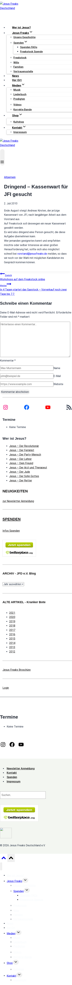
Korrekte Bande (22, 109)
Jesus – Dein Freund (21, 463)
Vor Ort (17, 80)
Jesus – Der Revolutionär (24, 446)
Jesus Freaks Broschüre (17, 669)
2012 (12, 651)
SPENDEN (12, 519)
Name (56, 368)
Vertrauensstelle (23, 71)
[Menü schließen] (1, 866)
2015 (12, 638)
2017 (12, 630)
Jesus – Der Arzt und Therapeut (28, 467)
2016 (12, 634)
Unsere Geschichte (24, 37)
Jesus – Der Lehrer (20, 459)
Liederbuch (19, 94)
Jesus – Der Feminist (21, 450)
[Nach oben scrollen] (3, 859)
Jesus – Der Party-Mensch (25, 454)
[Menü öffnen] (2, 157)
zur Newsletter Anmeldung (18, 501)
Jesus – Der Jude (19, 471)
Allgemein (10, 177)
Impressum (20, 132)
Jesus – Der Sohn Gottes (24, 476)
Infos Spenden (11, 530)
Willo (16, 62)
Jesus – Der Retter (20, 480)
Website (58, 384)
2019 (12, 621)
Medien (11, 933)
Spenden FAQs (28, 47)
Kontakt (11, 975)
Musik (16, 89)
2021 (12, 612)
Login (6, 687)
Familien (18, 66)
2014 (12, 643)
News (15, 76)
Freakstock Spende (31, 51)
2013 (12, 647)
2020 (12, 617)
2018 (12, 625)
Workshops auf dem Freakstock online (22, 277)
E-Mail (57, 376)
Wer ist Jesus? (21, 27)
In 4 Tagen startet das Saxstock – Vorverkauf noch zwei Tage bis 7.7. (33, 290)
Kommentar (8, 360)
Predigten (19, 98)
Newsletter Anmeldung (21, 768)
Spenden (18, 891)
